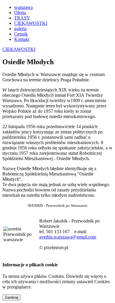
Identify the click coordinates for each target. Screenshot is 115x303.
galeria (20, 28)
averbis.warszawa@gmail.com (67, 236)
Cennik (21, 33)
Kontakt (21, 39)
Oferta (20, 12)
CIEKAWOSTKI (30, 23)
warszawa (23, 7)
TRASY (22, 17)
